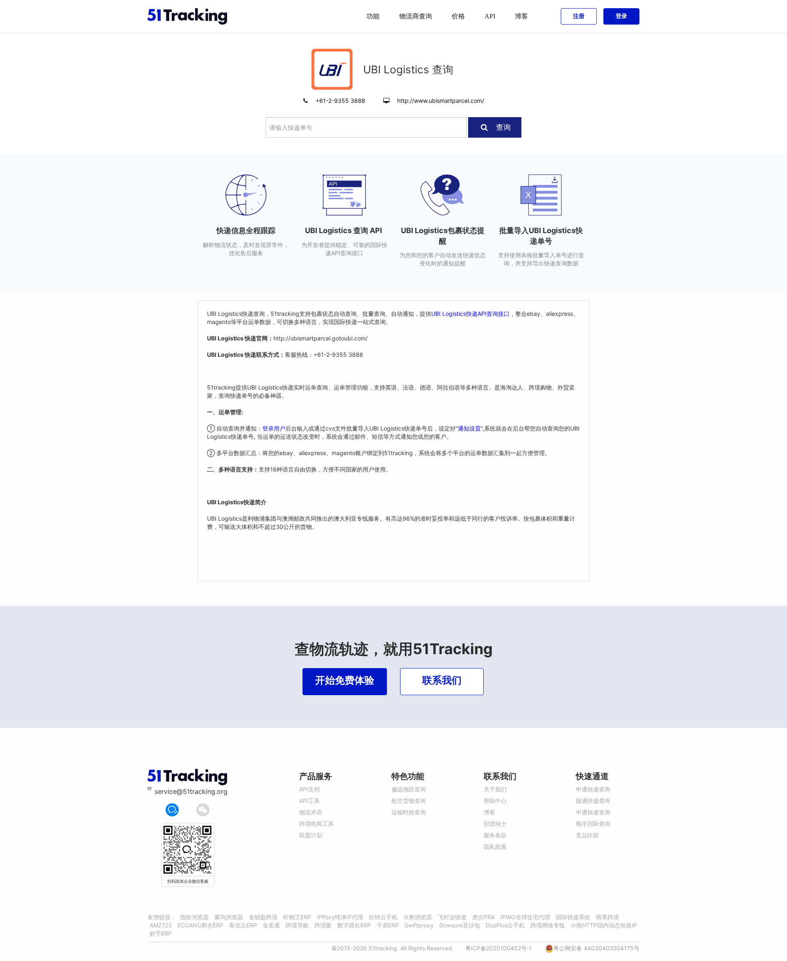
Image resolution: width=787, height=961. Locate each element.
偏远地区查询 (408, 789)
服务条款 (495, 835)
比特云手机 (383, 916)
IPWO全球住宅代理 (525, 916)
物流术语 (310, 812)
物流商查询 (415, 16)
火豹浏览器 (417, 916)
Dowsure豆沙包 (459, 925)
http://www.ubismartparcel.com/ (440, 100)
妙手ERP (161, 933)
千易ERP (388, 925)
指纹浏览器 (194, 916)
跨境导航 (297, 925)
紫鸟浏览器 (228, 916)
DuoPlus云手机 (505, 925)
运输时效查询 (408, 812)
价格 (458, 16)
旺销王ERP (297, 916)
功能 (373, 16)
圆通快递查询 (593, 800)
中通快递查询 (593, 812)
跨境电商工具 (316, 823)
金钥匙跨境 (263, 916)
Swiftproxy (419, 925)
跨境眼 (323, 925)
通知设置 (469, 428)
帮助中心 (495, 800)
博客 (521, 16)
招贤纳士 (495, 823)
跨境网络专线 (547, 925)
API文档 (309, 789)
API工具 (309, 800)
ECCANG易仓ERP (200, 925)
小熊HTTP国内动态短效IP (604, 925)
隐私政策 (495, 846)
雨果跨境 (607, 916)
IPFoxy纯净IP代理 (340, 916)
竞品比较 (587, 835)
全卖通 (271, 925)
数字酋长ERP (354, 925)
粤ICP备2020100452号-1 (498, 948)
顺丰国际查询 (593, 823)
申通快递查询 (593, 789)
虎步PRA (483, 916)
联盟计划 (310, 835)
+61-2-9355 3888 (341, 100)
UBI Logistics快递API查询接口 (470, 313)
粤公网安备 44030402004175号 (596, 948)
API (489, 16)
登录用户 (273, 428)
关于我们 (495, 789)
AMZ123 (161, 925)
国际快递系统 (573, 916)
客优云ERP (243, 925)
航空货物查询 (408, 800)
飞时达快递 (452, 916)
